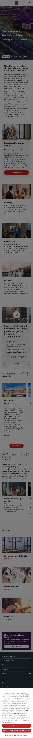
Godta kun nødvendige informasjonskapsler (16, 730)
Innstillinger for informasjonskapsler (16, 735)
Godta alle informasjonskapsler (16, 726)
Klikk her (28, 710)
